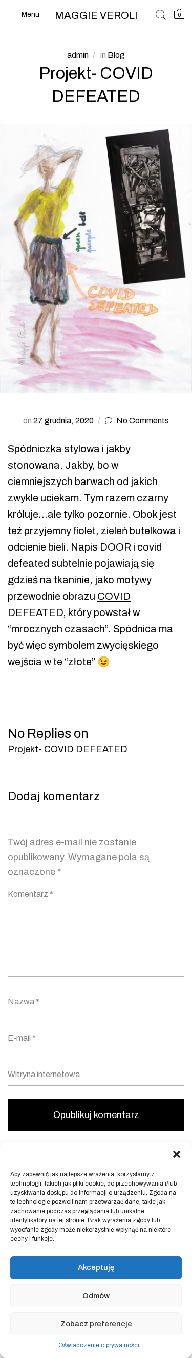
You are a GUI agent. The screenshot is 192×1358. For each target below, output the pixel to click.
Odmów (96, 1295)
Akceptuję (96, 1267)
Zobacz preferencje (96, 1324)
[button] (177, 1154)
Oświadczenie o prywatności (98, 1345)
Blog (116, 55)
